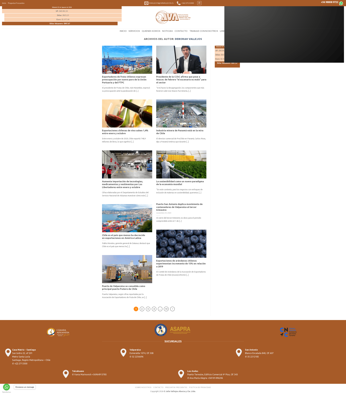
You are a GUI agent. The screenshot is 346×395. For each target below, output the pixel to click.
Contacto (181, 31)
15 (166, 309)
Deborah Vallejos (188, 39)
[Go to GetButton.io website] (6, 392)
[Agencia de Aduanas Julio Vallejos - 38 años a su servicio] (173, 17)
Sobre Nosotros (143, 387)
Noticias (167, 31)
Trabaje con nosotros (203, 31)
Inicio (4, 3)
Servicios (134, 31)
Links (223, 31)
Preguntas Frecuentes (16, 3)
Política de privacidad (200, 387)
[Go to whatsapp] (6, 387)
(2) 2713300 (21, 363)
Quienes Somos (151, 31)
